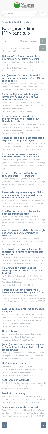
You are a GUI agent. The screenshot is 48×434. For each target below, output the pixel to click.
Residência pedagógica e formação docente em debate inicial (21, 212)
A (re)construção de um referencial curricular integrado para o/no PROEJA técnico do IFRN (23, 78)
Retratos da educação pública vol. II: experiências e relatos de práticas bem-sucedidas (23, 252)
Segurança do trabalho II (15, 379)
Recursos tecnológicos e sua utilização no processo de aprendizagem (23, 139)
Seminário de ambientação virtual (20, 407)
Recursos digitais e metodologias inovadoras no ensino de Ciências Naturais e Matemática (20, 97)
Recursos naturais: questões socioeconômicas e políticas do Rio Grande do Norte (21, 119)
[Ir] (34, 13)
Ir (43, 41)
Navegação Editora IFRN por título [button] (16, 22)
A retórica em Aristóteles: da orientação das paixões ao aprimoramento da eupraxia (24, 233)
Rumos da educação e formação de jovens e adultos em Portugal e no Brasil (23, 291)
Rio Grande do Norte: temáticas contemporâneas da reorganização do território (22, 270)
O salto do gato (10, 330)
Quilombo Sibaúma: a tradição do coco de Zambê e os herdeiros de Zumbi (22, 57)
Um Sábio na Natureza (14, 363)
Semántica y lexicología (14, 393)
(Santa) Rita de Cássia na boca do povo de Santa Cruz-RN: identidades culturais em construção (23, 347)
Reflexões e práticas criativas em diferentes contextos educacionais (21, 155)
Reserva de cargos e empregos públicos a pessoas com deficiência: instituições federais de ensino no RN (23, 195)
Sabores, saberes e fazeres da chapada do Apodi (23, 310)
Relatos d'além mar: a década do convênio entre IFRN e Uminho (19, 174)
